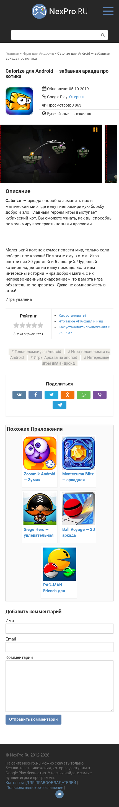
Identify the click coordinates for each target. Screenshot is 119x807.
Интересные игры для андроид (75, 360)
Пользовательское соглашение (34, 787)
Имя (10, 620)
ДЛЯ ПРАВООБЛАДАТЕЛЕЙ (51, 782)
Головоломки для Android (38, 351)
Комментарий (19, 657)
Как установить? (72, 315)
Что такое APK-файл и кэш (81, 321)
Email (11, 639)
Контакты (15, 782)
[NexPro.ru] (59, 21)
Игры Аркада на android (55, 357)
